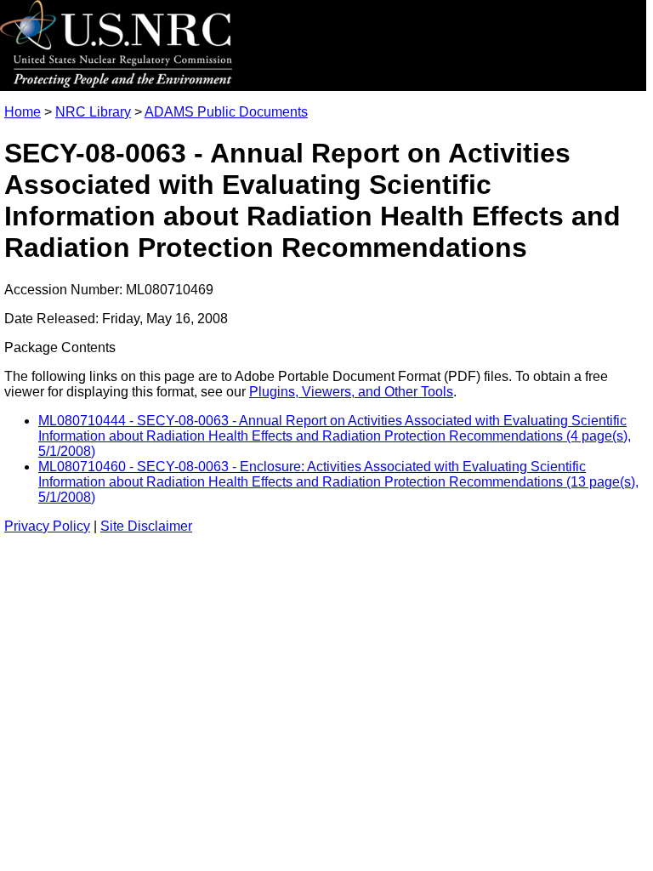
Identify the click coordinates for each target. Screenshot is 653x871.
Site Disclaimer (146, 526)
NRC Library (93, 112)
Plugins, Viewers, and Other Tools (351, 391)
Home (22, 112)
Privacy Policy (47, 526)
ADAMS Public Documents (226, 112)
